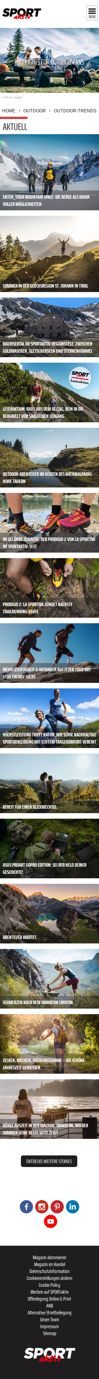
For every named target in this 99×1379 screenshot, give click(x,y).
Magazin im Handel (49, 1264)
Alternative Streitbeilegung (50, 1312)
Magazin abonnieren (49, 1257)
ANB (49, 1305)
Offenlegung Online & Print (49, 1298)
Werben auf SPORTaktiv (50, 1291)
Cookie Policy (49, 1284)
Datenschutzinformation (49, 1271)
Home (8, 110)
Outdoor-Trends (75, 110)
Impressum (49, 1326)
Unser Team (49, 1319)
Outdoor (34, 110)
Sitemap (49, 1333)
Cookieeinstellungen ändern (49, 1278)
